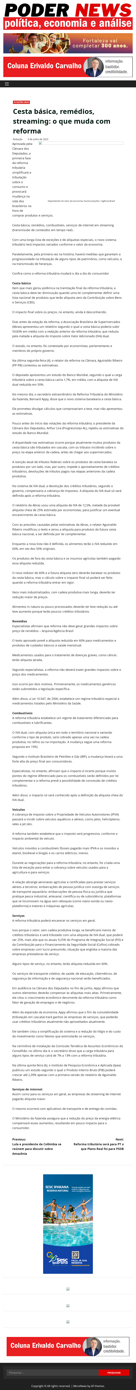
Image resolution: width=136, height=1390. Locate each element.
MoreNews (80, 1386)
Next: (99, 1144)
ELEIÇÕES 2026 (21, 102)
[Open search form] (132, 84)
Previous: (36, 1146)
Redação (17, 139)
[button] (6, 83)
